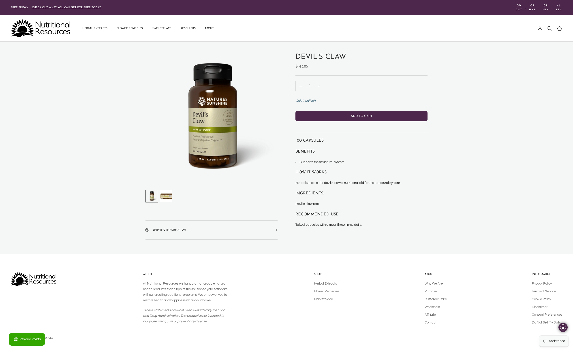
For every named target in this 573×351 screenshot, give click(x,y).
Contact (430, 322)
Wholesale (432, 307)
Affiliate (430, 314)
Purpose (431, 291)
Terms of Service (544, 291)
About (209, 28)
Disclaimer (539, 307)
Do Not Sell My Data (546, 322)
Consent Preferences (547, 314)
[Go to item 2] (166, 196)
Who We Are (434, 283)
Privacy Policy (542, 283)
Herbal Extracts (94, 28)
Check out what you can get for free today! (66, 7)
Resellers (188, 28)
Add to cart (361, 116)
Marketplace (161, 28)
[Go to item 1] (151, 196)
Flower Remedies (129, 28)
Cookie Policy (541, 299)
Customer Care (436, 299)
